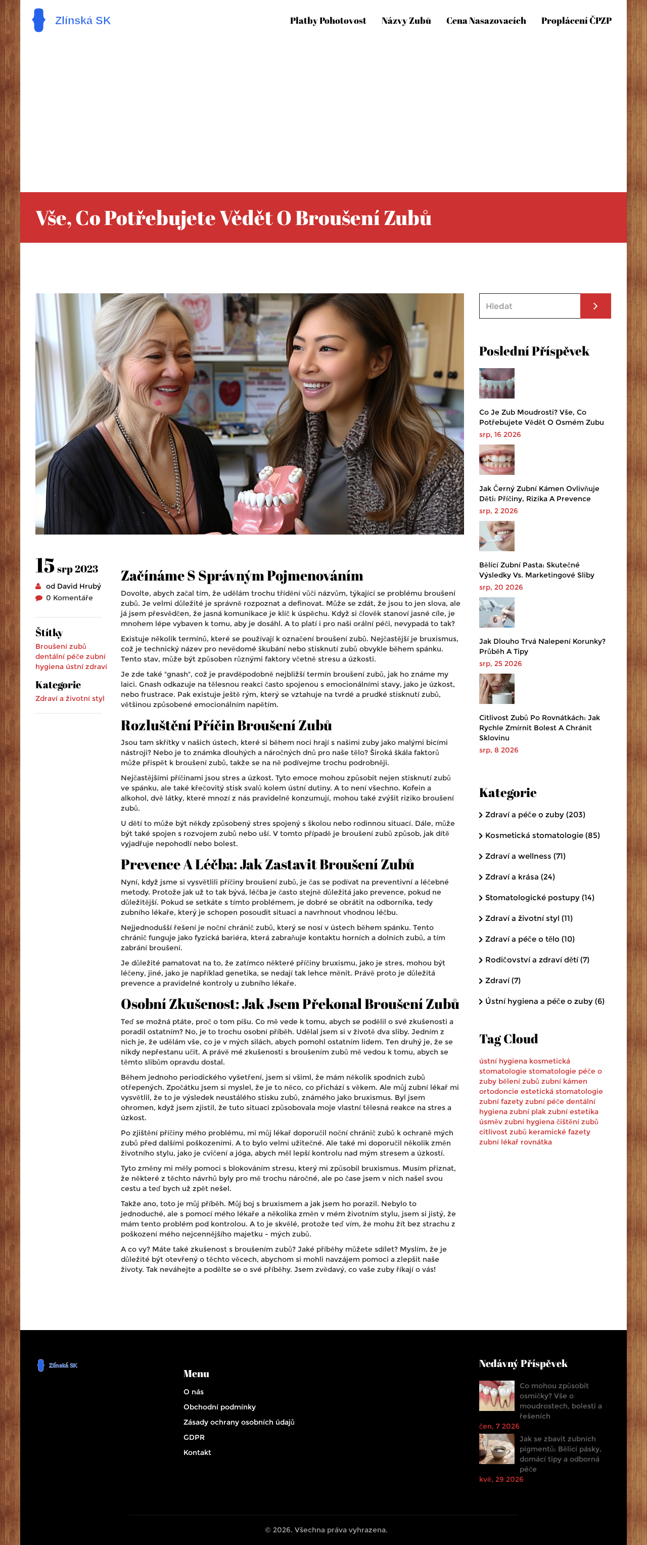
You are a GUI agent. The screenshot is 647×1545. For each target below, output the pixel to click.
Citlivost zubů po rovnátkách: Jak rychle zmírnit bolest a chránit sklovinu (539, 727)
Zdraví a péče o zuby (535, 814)
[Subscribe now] (595, 306)
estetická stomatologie (562, 1091)
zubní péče (544, 1101)
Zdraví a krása (520, 876)
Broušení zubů (60, 646)
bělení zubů (518, 1081)
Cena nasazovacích (486, 20)
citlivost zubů (503, 1131)
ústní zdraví (86, 666)
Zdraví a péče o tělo (530, 939)
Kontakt (197, 1452)
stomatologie (552, 1071)
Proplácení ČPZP (576, 20)
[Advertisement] (323, 111)
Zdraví (503, 980)
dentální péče (59, 656)
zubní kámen (564, 1081)
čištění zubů (577, 1121)
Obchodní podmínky (219, 1406)
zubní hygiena (529, 1121)
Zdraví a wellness (525, 856)
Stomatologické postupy (539, 897)
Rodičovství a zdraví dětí (537, 959)
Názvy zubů (406, 20)
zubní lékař (499, 1141)
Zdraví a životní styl (70, 698)
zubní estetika (573, 1111)
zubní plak (528, 1111)
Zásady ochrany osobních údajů (239, 1422)
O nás (193, 1391)
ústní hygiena (503, 1061)
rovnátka (536, 1141)
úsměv (490, 1121)
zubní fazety (501, 1101)
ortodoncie (499, 1091)
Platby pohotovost (328, 20)
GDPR (194, 1437)
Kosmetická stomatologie (542, 835)
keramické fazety (559, 1131)
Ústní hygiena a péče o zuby (545, 1001)
